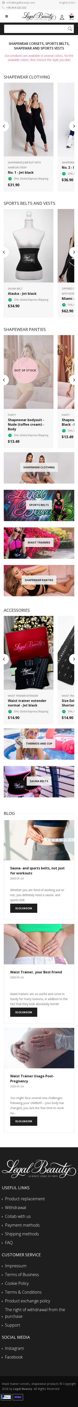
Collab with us (18, 1216)
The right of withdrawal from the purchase (35, 1313)
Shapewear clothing (27, 77)
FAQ (9, 1242)
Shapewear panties (25, 329)
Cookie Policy (17, 1283)
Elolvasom (23, 908)
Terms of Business (22, 1274)
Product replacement (25, 1199)
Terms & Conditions (23, 1292)
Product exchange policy (27, 1301)
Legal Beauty (22, 1389)
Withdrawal (15, 1207)
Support (12, 1325)
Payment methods (22, 1225)
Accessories (17, 610)
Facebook (14, 1357)
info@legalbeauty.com (21, 2)
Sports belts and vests (29, 203)
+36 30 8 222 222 (16, 7)
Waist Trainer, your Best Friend (36, 972)
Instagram (14, 1348)
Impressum (16, 1266)
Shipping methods (22, 1234)
